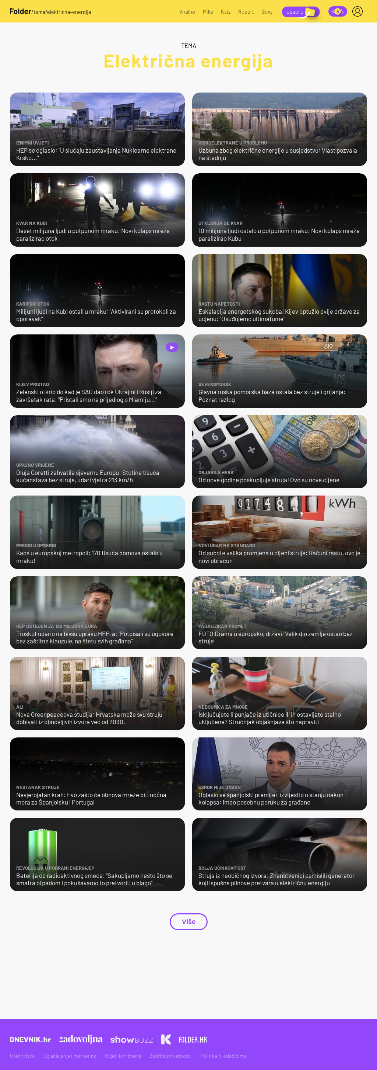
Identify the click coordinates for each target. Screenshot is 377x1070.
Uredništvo (22, 1056)
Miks (208, 11)
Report (246, 11)
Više (188, 921)
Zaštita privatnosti (171, 1056)
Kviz (225, 11)
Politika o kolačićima (223, 1056)
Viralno (187, 11)
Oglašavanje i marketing (69, 1056)
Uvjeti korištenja (123, 1056)
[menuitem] (359, 11)
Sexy (267, 11)
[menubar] (359, 11)
